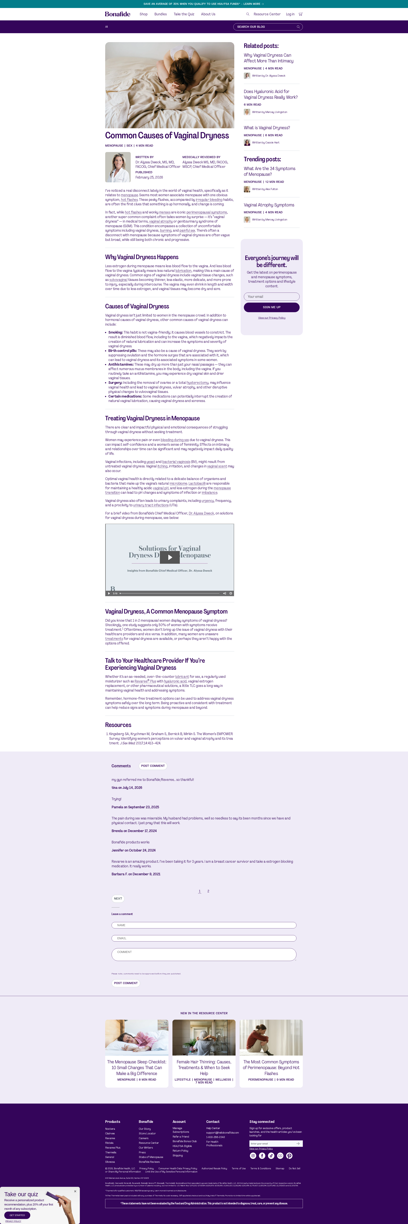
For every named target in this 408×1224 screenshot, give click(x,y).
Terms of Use (239, 1168)
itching (162, 466)
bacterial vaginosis (176, 461)
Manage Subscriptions (181, 1130)
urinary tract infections (150, 505)
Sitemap (280, 1168)
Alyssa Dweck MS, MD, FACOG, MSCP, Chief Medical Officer (205, 164)
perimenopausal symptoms (206, 212)
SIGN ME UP (271, 307)
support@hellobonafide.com (219, 1133)
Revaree (110, 1138)
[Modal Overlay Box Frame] (40, 1205)
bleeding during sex (175, 440)
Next (118, 898)
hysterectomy (197, 382)
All (106, 27)
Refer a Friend (181, 1136)
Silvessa (110, 1162)
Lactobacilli (197, 483)
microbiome (178, 483)
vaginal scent (217, 466)
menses (164, 212)
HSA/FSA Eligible (182, 1146)
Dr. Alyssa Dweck (201, 513)
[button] (248, 14)
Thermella (110, 1152)
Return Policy (180, 1151)
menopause (129, 195)
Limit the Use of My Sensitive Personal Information (171, 1171)
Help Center (213, 1128)
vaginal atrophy (161, 221)
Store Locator (147, 1133)
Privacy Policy (146, 1168)
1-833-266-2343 (215, 1137)
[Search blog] (298, 26)
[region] (204, 4)
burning (165, 230)
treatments (114, 638)
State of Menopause (151, 1157)
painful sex (187, 230)
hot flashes (129, 199)
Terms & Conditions (260, 1168)
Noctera (110, 1129)
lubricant (182, 676)
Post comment (153, 766)
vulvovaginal (118, 279)
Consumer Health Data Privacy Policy (177, 1168)
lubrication (183, 270)
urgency (208, 500)
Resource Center (149, 1143)
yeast (151, 461)
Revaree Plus (145, 681)
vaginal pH (160, 488)
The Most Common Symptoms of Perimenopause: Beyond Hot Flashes (271, 1067)
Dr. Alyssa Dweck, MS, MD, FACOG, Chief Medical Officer (157, 164)
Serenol (109, 1157)
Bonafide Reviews (149, 1162)
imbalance (209, 492)
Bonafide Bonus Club (185, 1141)
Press (142, 1152)
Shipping (178, 1155)
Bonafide (118, 1168)
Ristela (109, 1143)
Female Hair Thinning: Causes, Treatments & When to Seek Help (204, 1067)
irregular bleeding (209, 199)
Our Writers (146, 1148)
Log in (290, 14)
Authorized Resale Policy (214, 1168)
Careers (143, 1138)
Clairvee (110, 1133)
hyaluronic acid (175, 681)
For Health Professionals (214, 1143)
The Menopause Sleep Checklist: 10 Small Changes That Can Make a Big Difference (136, 1067)
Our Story (145, 1129)
